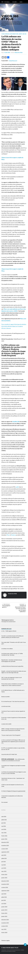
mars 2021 (3, 929)
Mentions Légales (5, 940)
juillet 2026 (4, 819)
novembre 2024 (5, 884)
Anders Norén (11, 951)
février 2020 (4, 932)
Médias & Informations (11, 33)
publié (17, 487)
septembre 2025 (5, 852)
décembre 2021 (5, 919)
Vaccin (24, 33)
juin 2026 (3, 823)
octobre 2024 (4, 887)
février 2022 (4, 913)
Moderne (13, 535)
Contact (18, 5)
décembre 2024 (5, 881)
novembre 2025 (5, 845)
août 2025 (3, 855)
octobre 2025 (4, 848)
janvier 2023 (4, 910)
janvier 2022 (4, 916)
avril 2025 (3, 868)
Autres (11, 5)
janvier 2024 (4, 906)
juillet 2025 (4, 858)
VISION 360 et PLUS (9, 17)
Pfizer (8, 535)
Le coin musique (4, 5)
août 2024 (3, 893)
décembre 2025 (5, 842)
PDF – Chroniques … (5, 1)
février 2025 (4, 874)
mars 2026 (3, 832)
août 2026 (3, 816)
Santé (21, 1)
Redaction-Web (18, 52)
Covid (3, 33)
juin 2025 (3, 861)
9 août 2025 (7, 52)
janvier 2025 (4, 877)
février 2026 (4, 835)
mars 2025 (3, 871)
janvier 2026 (4, 839)
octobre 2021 (4, 926)
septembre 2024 (5, 890)
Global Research (13, 60)
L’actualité (14, 1)
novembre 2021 (5, 922)
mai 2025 (3, 864)
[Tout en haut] (25, 944)
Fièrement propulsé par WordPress (10, 950)
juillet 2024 (4, 897)
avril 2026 (3, 829)
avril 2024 (3, 903)
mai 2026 (3, 826)
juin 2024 (3, 900)
